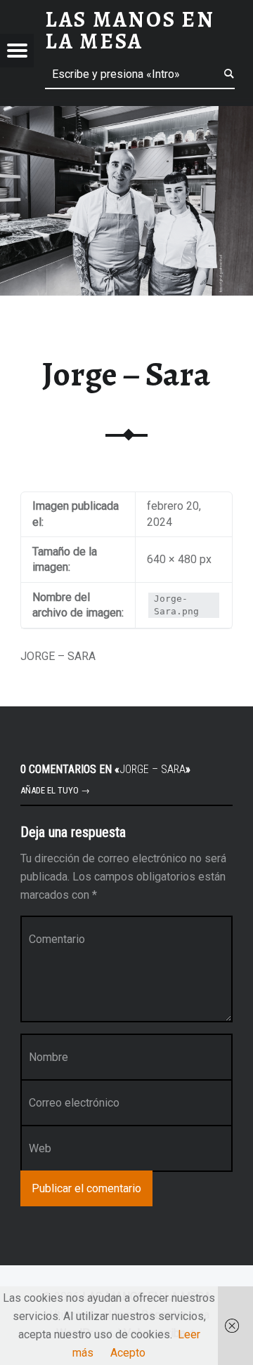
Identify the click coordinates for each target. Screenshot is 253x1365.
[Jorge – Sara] (126, 114)
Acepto (127, 1352)
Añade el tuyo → (55, 790)
